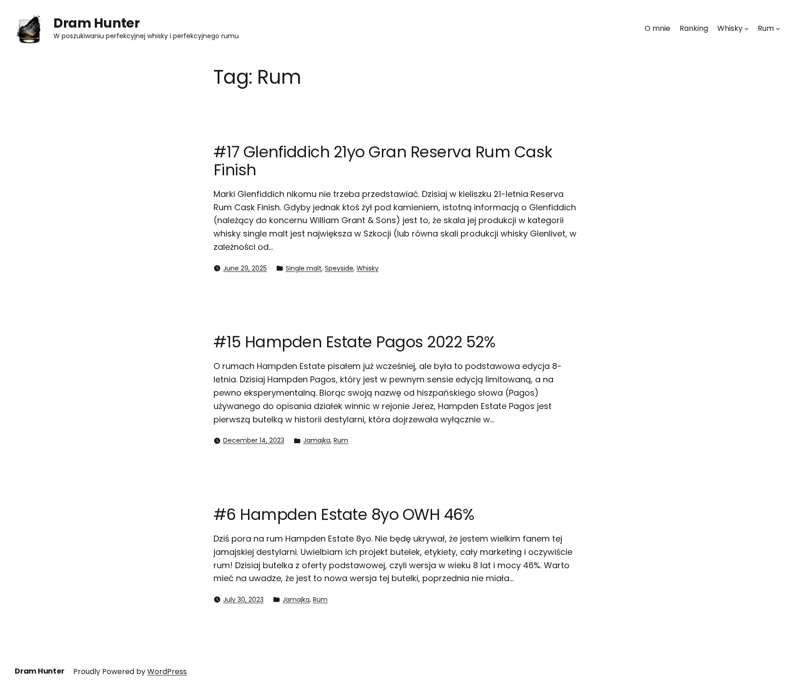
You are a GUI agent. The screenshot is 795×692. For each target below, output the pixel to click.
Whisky (368, 268)
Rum (341, 440)
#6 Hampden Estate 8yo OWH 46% (343, 514)
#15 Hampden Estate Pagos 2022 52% (354, 342)
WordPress (167, 671)
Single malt (304, 268)
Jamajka (316, 440)
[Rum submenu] (778, 28)
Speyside (339, 268)
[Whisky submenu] (746, 28)
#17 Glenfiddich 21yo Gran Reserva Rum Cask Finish (383, 161)
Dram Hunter (96, 23)
